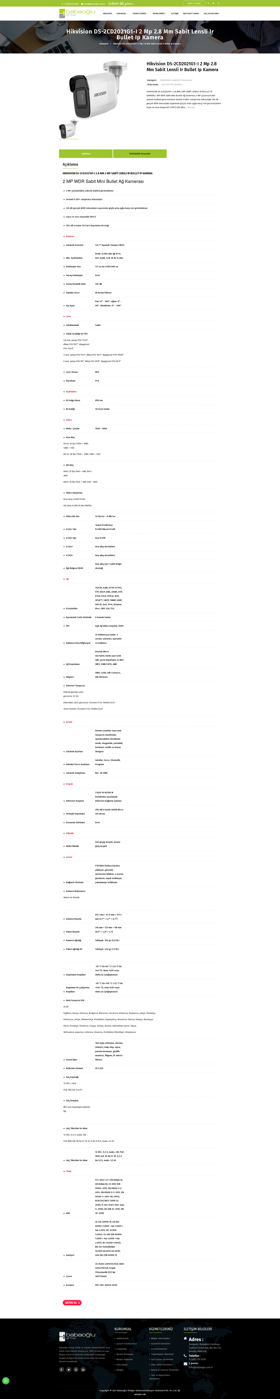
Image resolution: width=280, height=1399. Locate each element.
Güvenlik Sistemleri (160, 1343)
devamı (191, 107)
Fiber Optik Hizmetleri (162, 1364)
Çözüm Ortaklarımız (126, 1343)
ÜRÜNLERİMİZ (159, 13)
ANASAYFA (107, 13)
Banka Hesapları (125, 1354)
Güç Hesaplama (211, 13)
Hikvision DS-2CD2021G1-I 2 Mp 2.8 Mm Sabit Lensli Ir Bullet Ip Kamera (147, 44)
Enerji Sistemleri (159, 1349)
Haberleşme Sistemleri (162, 1354)
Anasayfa (103, 44)
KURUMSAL (121, 13)
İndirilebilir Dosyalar (140, 153)
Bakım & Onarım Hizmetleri (165, 1370)
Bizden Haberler (124, 1359)
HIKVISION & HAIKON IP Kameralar (176, 80)
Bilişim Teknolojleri (160, 1338)
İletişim (120, 1370)
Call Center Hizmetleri (162, 1359)
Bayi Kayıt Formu (191, 13)
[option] (98, 90)
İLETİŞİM (174, 13)
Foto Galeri (121, 1364)
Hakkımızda (122, 1338)
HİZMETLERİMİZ (139, 13)
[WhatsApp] (5, 1380)
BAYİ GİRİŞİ (194, 3)
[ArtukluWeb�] (140, 1394)
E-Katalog (121, 1349)
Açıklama (85, 153)
